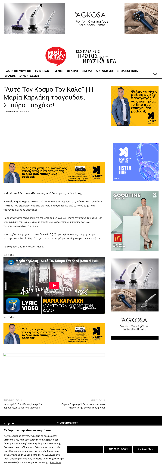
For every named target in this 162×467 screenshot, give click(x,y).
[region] (81, 446)
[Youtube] (13, 424)
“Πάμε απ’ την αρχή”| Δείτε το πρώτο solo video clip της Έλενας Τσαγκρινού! (83, 406)
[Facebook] (4, 424)
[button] (155, 73)
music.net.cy (12, 111)
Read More (55, 462)
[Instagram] (8, 424)
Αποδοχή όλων (145, 449)
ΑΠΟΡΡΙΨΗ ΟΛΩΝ (118, 449)
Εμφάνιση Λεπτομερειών (85, 449)
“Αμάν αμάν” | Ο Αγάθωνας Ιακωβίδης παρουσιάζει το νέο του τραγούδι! (23, 406)
